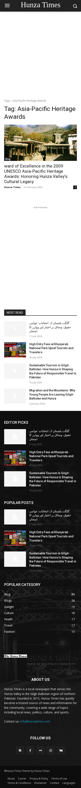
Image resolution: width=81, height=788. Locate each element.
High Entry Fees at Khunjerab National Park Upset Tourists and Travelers (51, 348)
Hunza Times (12, 187)
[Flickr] (40, 750)
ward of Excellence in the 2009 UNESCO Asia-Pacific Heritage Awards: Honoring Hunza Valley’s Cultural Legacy (36, 174)
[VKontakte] (61, 750)
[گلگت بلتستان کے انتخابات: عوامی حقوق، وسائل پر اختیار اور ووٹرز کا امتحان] (15, 328)
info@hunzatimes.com (35, 721)
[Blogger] (20, 750)
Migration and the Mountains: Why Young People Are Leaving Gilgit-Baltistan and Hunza (52, 394)
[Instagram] (51, 750)
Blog (7, 159)
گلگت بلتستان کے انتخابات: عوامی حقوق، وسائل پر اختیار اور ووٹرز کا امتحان (50, 327)
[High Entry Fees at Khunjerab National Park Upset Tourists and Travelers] (15, 350)
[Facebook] (30, 750)
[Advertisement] (40, 54)
